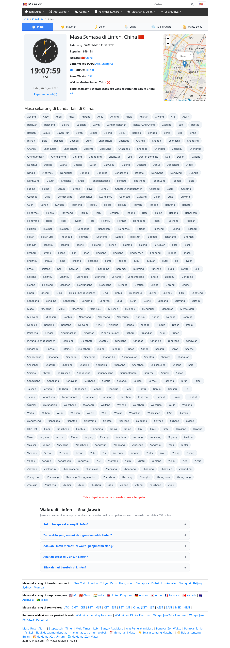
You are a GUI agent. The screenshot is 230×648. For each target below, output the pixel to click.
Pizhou (130, 333)
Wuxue (118, 413)
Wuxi (104, 413)
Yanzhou (32, 453)
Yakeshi (31, 445)
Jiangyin (31, 244)
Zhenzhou (109, 477)
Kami (88, 268)
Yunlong (156, 460)
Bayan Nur (63, 132)
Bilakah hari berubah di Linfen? (64, 567)
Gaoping (186, 188)
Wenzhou (138, 404)
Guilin (157, 196)
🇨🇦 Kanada (189, 595)
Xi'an (169, 413)
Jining (62, 260)
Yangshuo (137, 445)
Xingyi (113, 429)
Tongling (107, 397)
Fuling (45, 188)
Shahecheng (34, 357)
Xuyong (172, 437)
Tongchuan (48, 397)
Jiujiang (122, 260)
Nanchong (104, 317)
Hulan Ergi (47, 236)
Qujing (101, 348)
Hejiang (173, 212)
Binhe (192, 132)
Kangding (103, 268)
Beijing (108, 132)
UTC (72, 70)
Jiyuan (189, 260)
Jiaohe (80, 244)
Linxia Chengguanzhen (82, 292)
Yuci (98, 460)
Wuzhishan (153, 413)
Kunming (138, 268)
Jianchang (170, 236)
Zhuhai (67, 485)
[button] (185, 64)
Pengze (49, 333)
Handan (153, 204)
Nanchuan (123, 317)
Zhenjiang (53, 477)
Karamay (121, 268)
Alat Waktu (60, 11)
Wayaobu (88, 404)
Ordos (175, 324)
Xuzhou (188, 437)
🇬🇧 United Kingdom (119, 595)
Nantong (66, 324)
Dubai (155, 583)
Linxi (59, 292)
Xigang (190, 420)
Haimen (137, 204)
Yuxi (185, 460)
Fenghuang (159, 180)
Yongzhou (83, 460)
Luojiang (163, 300)
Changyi (32, 148)
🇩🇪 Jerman (141, 595)
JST (152, 607)
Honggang (139, 220)
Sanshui (160, 348)
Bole (44, 140)
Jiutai (165, 260)
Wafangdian (50, 404)
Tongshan (125, 397)
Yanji (171, 445)
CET (82, 607)
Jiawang (127, 244)
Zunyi (171, 485)
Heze (91, 220)
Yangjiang (119, 445)
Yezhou (48, 453)
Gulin (30, 204)
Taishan (31, 389)
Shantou (149, 357)
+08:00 (90, 70)
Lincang (170, 284)
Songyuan (71, 380)
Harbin (84, 212)
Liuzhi (152, 292)
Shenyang (119, 364)
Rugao (130, 348)
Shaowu (50, 364)
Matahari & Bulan (142, 11)
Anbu (59, 116)
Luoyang (180, 300)
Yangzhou (155, 445)
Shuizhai (149, 373)
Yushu (171, 460)
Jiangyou (48, 244)
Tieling (31, 397)
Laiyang (31, 276)
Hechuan (113, 212)
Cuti (26, 19)
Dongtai (139, 172)
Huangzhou (123, 228)
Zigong (124, 485)
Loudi (120, 300)
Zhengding (185, 469)
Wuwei (90, 413)
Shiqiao (31, 373)
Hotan (156, 220)
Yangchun (100, 445)
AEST (160, 607)
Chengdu (159, 148)
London (93, 583)
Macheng (46, 308)
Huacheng (172, 220)
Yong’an (46, 460)
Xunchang (155, 437)
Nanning (187, 317)
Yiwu (162, 453)
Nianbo (129, 324)
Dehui (156, 164)
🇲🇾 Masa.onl (33, 4)
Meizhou (130, 308)
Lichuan (139, 284)
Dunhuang (33, 180)
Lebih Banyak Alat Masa (108, 628)
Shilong (177, 364)
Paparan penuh (45, 94)
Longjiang (33, 300)
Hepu (62, 220)
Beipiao (136, 132)
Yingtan (135, 453)
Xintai (166, 429)
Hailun (122, 204)
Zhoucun (32, 485)
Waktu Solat (192, 27)
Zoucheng (155, 485)
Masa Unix (29, 628)
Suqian (138, 380)
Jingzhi (187, 252)
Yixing (175, 453)
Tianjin (157, 389)
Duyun (50, 180)
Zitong (139, 485)
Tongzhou (143, 397)
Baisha (66, 124)
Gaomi (170, 188)
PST (90, 607)
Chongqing (95, 156)
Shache (189, 348)
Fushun (60, 188)
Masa (38, 27)
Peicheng (32, 333)
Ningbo (145, 324)
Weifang (105, 404)
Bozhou (74, 140)
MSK (178, 607)
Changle (156, 140)
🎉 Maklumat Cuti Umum (48, 636)
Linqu (30, 292)
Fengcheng (139, 180)
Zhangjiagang (71, 469)
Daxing (126, 164)
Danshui (32, 164)
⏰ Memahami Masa (122, 632)
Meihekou (95, 308)
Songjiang (53, 380)
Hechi (98, 212)
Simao (179, 373)
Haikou (93, 204)
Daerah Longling (148, 156)
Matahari (68, 27)
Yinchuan (118, 453)
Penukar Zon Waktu (169, 628)
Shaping (84, 364)
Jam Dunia (35, 11)
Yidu (92, 453)
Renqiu (116, 348)
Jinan (86, 252)
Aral (173, 116)
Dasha (63, 164)
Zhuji (81, 485)
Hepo (49, 220)
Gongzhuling (65, 196)
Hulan (30, 236)
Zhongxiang (184, 477)
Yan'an (46, 445)
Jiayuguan (159, 244)
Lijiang (154, 284)
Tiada (128, 389)
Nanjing (170, 317)
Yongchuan (64, 460)
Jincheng (118, 252)
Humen (83, 236)
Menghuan (148, 308)
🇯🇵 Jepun (156, 595)
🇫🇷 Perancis (172, 595)
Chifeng (77, 156)
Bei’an (79, 132)
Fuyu (90, 188)
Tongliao (90, 397)
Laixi (197, 268)
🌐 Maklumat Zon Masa (83, 636)
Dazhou (141, 164)
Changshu (193, 140)
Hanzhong (67, 212)
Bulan (99, 27)
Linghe (186, 284)
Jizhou (30, 268)
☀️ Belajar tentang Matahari (156, 632)
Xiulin (74, 437)
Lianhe (31, 284)
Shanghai (53, 357)
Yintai (149, 453)
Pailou (189, 324)
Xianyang (124, 420)
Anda (72, 116)
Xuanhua (121, 437)
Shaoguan (183, 357)
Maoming (77, 308)
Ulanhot (192, 397)
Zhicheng (127, 477)
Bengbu (152, 132)
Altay (45, 116)
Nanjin (155, 317)
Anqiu (129, 116)
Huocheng (101, 236)
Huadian (190, 220)
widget (39, 615)
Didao (189, 164)
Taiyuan (47, 389)
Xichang (174, 420)
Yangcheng (81, 445)
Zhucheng (50, 485)
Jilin (74, 252)
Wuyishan (134, 413)
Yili (104, 453)
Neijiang (113, 324)
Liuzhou (167, 292)
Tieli (187, 389)
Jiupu (136, 260)
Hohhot (121, 220)
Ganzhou (154, 188)
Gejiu (48, 196)
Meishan (113, 308)
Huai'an (31, 228)
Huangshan (103, 228)
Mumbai (39, 587)
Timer (69, 628)
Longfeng (197, 292)
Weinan (121, 404)
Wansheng (70, 404)
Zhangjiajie (92, 469)
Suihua (106, 380)
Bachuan (32, 124)
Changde (124, 140)
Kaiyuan (73, 268)
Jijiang (61, 252)
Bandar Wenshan (116, 124)
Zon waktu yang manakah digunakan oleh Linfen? (77, 535)
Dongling (102, 172)
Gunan (44, 204)
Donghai (85, 172)
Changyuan (50, 148)
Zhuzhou (96, 485)
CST (45, 77)
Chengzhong (58, 156)
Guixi (170, 196)
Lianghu (169, 276)
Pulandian (146, 333)
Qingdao (138, 340)
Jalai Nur (135, 236)
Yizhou (31, 460)
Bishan (31, 140)
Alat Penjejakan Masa (140, 628)
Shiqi (191, 364)
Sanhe (144, 348)
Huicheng (158, 228)
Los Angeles (168, 583)
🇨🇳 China (85, 595)
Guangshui (85, 196)
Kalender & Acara (108, 11)
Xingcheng (63, 429)
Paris (113, 583)
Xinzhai (60, 437)
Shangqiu (71, 357)
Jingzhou (32, 260)
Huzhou (118, 236)
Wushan (75, 413)
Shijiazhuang (158, 364)
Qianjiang (68, 340)
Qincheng (120, 340)
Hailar (107, 204)
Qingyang (173, 340)
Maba (30, 308)
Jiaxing (143, 244)
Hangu (186, 204)
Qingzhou (33, 348)
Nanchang (85, 317)
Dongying (176, 172)
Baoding (166, 124)
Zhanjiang (111, 469)
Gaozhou (32, 196)
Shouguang (83, 373)
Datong (78, 164)
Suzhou (153, 380)
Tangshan (80, 389)
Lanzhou (64, 276)
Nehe (99, 324)
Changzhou (70, 148)
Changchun (105, 140)
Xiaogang (141, 420)
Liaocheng (105, 284)
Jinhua (48, 260)
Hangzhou (33, 212)
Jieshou (31, 252)
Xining (127, 429)
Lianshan (65, 284)
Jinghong (155, 252)
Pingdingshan (68, 333)
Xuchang (138, 437)
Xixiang (104, 437)
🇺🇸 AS (72, 595)
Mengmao (167, 308)
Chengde (142, 148)
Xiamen (183, 413)
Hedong (130, 212)
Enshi (81, 180)
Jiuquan (150, 260)
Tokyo (104, 583)
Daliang (195, 156)
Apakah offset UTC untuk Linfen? (65, 557)
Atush (186, 116)
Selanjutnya (172, 11)
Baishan (81, 124)
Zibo (110, 485)
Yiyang (190, 453)
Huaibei (47, 228)
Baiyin (96, 124)
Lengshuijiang (136, 276)
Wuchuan (156, 404)
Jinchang (101, 252)
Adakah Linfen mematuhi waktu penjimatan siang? (78, 546)
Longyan (105, 300)
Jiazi (174, 244)
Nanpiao (32, 324)
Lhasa (154, 276)
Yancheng (62, 445)
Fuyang (76, 188)
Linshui (45, 292)
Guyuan (59, 204)
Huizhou (192, 228)
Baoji (181, 124)
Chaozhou (124, 148)
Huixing (175, 228)
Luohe (147, 300)
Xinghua (81, 429)
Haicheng (76, 204)
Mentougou (187, 308)
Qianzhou (86, 340)
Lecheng (100, 276)
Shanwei (166, 357)
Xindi (47, 429)
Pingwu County (110, 333)
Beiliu (122, 132)
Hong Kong (126, 583)
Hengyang (33, 220)
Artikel (29, 632)
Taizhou (63, 389)
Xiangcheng (34, 420)
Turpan (176, 397)
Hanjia (50, 212)
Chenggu (177, 148)
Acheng (31, 116)
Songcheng (33, 380)
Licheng (122, 284)
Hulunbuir (66, 236)
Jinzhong (93, 260)
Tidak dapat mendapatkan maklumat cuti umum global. (71, 632)
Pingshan (89, 333)
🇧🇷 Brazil (42, 600)
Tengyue (113, 389)
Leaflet (170, 99)
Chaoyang (105, 148)
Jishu (108, 260)
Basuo (46, 132)
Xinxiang (181, 429)
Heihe (158, 212)
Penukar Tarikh (194, 628)
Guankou (124, 196)
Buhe (89, 140)
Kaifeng (45, 268)
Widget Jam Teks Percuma (169, 615)
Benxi (167, 132)
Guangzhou (105, 196)
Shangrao (89, 357)
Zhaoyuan (166, 469)
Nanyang (83, 324)
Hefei (145, 212)
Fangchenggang (101, 180)
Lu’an (133, 300)
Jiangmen (188, 236)
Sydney (26, 587)
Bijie (179, 132)
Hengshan (191, 212)
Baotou (195, 124)
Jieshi (187, 244)
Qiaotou (103, 340)
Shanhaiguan (129, 357)
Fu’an (191, 180)
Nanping (49, 324)
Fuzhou (104, 188)
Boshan (58, 140)
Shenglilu (101, 364)
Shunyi (165, 373)
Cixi (130, 156)
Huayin (141, 228)
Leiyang (116, 276)
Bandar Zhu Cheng (144, 124)
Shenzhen (138, 364)
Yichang (64, 453)
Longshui (87, 300)
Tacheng (169, 380)
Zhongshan (163, 477)
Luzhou (196, 300)
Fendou (121, 180)
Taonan (97, 389)
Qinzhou (50, 348)
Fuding (31, 188)
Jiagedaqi (152, 236)
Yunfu (141, 460)
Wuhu (60, 413)
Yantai (184, 445)
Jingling (172, 252)
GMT (75, 607)
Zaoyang (32, 469)
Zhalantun (50, 469)
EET (121, 607)
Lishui (118, 292)
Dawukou (109, 164)
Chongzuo (115, 156)
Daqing (48, 164)
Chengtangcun (35, 156)
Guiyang (185, 196)
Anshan (144, 116)
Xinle (153, 429)
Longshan (69, 300)
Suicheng (90, 380)
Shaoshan (33, 364)
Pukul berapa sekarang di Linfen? (66, 524)
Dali (167, 156)
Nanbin (67, 317)
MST (98, 607)
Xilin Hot (32, 429)
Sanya (175, 348)
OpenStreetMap (185, 99)
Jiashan (112, 244)
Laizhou (47, 276)
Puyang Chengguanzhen (41, 340)
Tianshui (172, 389)
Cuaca (83, 11)
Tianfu (142, 389)
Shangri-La (109, 357)
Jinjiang (76, 260)
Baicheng (49, 124)
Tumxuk (160, 397)
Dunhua (193, 172)
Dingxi (31, 172)
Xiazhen (158, 420)
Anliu (100, 116)
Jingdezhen (136, 252)
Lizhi (182, 292)
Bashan (31, 132)
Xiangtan (72, 420)
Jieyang (47, 252)
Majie (61, 308)
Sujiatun (122, 380)
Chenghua (195, 148)
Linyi (105, 292)
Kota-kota (37, 19)
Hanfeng (170, 204)
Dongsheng (121, 172)
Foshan (177, 180)
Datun (92, 164)
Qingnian (155, 340)
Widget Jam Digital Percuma (133, 615)
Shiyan (47, 373)
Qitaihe (66, 348)
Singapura (142, 583)
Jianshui (65, 244)
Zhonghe (145, 477)
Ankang (86, 116)
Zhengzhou (33, 477)
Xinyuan (44, 437)
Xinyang (197, 429)
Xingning (98, 429)
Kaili (59, 268)
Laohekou (82, 276)
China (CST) (140, 607)
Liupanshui (135, 292)
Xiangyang (90, 420)
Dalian (180, 156)
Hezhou (105, 220)
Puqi (162, 333)
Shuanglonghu (128, 373)
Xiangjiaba (54, 420)
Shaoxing (67, 364)
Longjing (51, 300)
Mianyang (33, 317)
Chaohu (88, 148)
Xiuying (89, 437)
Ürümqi (31, 404)
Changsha (174, 140)
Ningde (161, 324)
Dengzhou (173, 164)
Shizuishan (64, 373)
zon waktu (54, 607)
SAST (169, 607)
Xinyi (30, 437)
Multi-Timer (83, 628)
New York (80, 583)
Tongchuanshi (70, 397)
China (89, 58)
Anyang (159, 116)
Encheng (66, 180)
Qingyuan (191, 340)
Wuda (172, 404)
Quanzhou (84, 348)
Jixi (176, 260)
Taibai (197, 380)
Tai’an (184, 380)
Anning (114, 116)
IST (128, 607)
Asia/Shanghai (104, 64)
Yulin (128, 460)
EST (114, 607)
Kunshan (156, 268)
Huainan (64, 228)
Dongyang (157, 172)
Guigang (142, 196)
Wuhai (31, 413)
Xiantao (107, 420)
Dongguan (66, 172)
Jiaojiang (96, 244)
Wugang (187, 404)
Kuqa (171, 268)
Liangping (187, 276)
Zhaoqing (148, 469)
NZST (187, 607)
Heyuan (77, 220)
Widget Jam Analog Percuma (94, 615)
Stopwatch (56, 628)
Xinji (140, 429)
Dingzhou (47, 172)
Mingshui (51, 317)
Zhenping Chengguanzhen (81, 477)
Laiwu (184, 268)
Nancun (140, 317)
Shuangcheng (105, 373)
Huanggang (82, 228)
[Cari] (192, 4)
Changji (140, 140)
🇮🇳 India (98, 595)
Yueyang (113, 460)
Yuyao (197, 460)
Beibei (93, 132)
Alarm (42, 628)
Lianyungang (84, 284)
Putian (175, 333)
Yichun (79, 453)
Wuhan (46, 413)
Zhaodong (130, 469)
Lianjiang (47, 284)
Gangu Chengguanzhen (128, 188)
